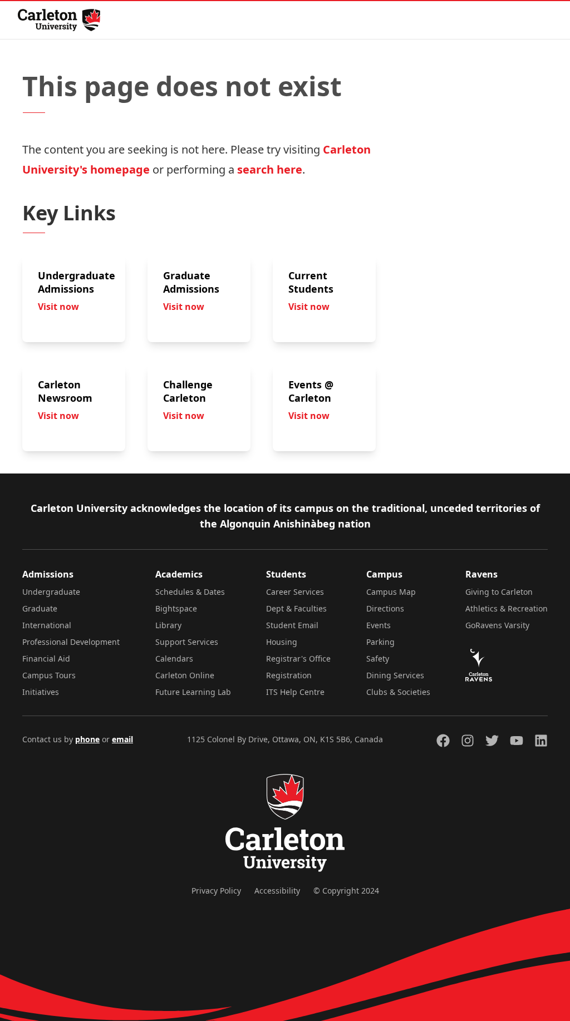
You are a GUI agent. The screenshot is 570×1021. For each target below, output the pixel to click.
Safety (377, 658)
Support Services (186, 642)
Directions (385, 608)
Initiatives (40, 692)
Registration (289, 675)
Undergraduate (51, 591)
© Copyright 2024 (346, 890)
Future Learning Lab (193, 692)
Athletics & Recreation (506, 608)
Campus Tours (49, 675)
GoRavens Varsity (497, 625)
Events (378, 625)
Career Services (295, 591)
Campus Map (391, 591)
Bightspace (176, 608)
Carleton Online (184, 675)
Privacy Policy (216, 890)
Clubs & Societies (398, 692)
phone (87, 739)
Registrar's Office (298, 658)
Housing (281, 642)
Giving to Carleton (499, 591)
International (46, 625)
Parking (380, 642)
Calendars (174, 658)
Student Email (292, 625)
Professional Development (71, 642)
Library (168, 625)
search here (269, 169)
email (122, 739)
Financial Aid (46, 658)
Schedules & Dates (190, 591)
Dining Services (395, 675)
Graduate (39, 608)
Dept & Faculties (296, 608)
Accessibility (277, 890)
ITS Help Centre (295, 692)
